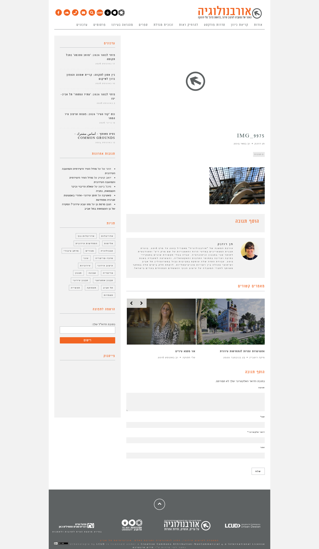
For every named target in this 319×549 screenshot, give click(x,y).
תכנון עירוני (80, 280)
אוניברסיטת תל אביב (116, 540)
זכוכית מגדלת (163, 25)
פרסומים (99, 25)
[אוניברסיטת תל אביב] (114, 15)
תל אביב (108, 287)
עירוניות (85, 265)
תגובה (261, 387)
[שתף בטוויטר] (134, 222)
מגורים (90, 250)
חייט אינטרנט (143, 547)
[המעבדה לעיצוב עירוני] (100, 15)
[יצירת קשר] (75, 11)
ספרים (143, 25)
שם (262, 416)
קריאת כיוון (239, 25)
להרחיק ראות (188, 25)
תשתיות (108, 295)
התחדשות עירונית (86, 243)
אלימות (108, 243)
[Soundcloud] (67, 11)
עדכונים (82, 25)
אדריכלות (107, 236)
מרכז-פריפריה (104, 258)
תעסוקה (91, 287)
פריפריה (108, 272)
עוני (86, 258)
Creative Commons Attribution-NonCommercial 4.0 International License (203, 544)
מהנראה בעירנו (122, 25)
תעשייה (75, 287)
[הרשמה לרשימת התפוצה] (83, 11)
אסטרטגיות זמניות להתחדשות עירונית (242, 351)
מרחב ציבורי (71, 250)
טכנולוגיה (107, 250)
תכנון (78, 272)
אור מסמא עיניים (185, 351)
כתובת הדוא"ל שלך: (103, 324)
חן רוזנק (260, 143)
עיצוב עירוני (105, 265)
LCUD (101, 544)
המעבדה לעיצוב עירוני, (200, 540)
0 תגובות (258, 154)
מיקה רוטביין (257, 357)
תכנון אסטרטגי (104, 280)
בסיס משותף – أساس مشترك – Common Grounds (94, 136)
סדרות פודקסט (214, 25)
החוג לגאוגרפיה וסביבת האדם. (156, 540)
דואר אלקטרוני (256, 432)
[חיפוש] (92, 11)
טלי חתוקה (189, 357)
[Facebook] (58, 11)
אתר (262, 447)
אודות (258, 25)
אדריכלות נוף (86, 236)
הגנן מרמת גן (103, 204)
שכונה (92, 272)
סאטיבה (106, 195)
